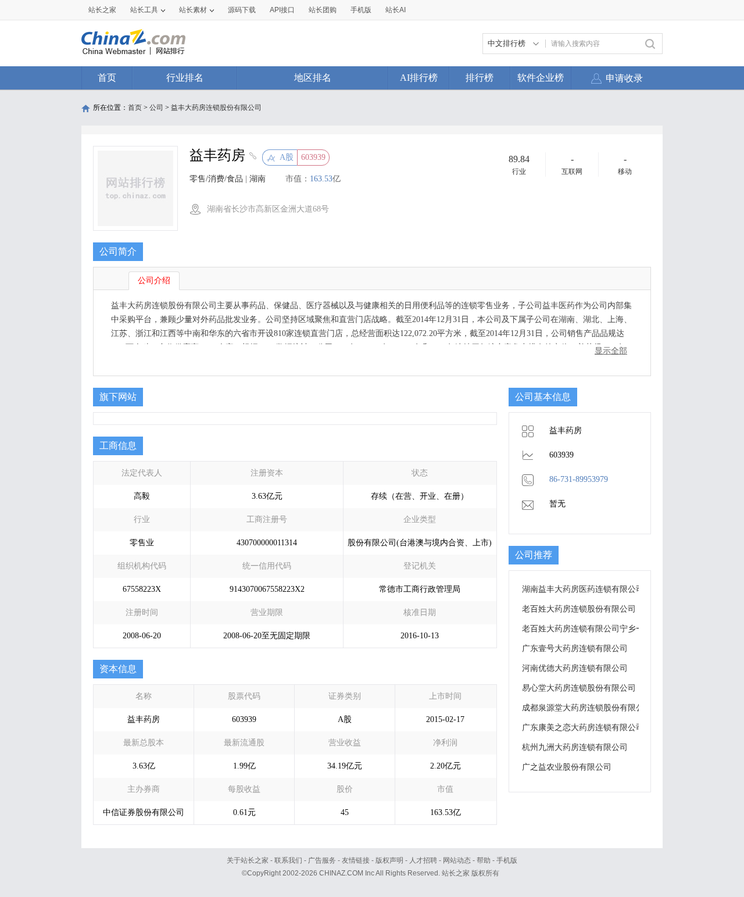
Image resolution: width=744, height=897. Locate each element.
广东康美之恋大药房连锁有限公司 (583, 727)
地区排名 (312, 78)
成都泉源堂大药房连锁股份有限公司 (587, 707)
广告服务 (322, 860)
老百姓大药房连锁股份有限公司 (579, 609)
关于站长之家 (248, 860)
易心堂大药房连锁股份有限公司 (579, 688)
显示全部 (611, 350)
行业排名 (184, 78)
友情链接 (356, 860)
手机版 (506, 860)
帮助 (484, 860)
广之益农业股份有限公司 (566, 767)
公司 (156, 107)
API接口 (282, 10)
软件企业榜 (540, 78)
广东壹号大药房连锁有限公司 (575, 648)
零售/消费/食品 (216, 178)
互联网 (571, 171)
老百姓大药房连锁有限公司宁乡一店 (587, 628)
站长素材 (193, 10)
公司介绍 (154, 280)
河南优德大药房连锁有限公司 (575, 668)
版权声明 (389, 860)
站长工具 (144, 10)
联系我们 (288, 860)
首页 (107, 78)
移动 (625, 171)
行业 (519, 171)
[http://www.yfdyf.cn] (251, 157)
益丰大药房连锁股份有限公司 (216, 107)
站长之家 (102, 10)
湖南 (257, 178)
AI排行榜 (419, 78)
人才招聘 (423, 860)
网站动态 (457, 860)
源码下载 (242, 10)
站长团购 (323, 10)
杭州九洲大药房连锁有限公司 (575, 747)
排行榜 (479, 78)
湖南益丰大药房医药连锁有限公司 (583, 589)
